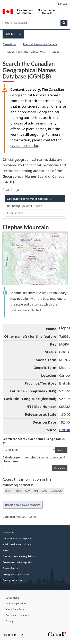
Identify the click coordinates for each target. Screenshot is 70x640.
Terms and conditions (17, 615)
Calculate (59, 468)
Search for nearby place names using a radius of (34, 441)
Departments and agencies (18, 538)
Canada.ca (9, 44)
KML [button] (35, 490)
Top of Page (10, 634)
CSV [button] (27, 490)
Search (61, 449)
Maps (55, 51)
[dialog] (35, 259)
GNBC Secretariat (24, 145)
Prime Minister (11, 568)
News (6, 550)
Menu (11, 34)
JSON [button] (8, 490)
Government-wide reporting (18, 562)
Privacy (9, 621)
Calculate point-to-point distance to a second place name (34, 459)
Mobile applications (16, 603)
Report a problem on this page (22, 504)
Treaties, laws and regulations (19, 556)
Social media (12, 597)
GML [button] (44, 490)
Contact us (9, 532)
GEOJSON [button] (56, 490)
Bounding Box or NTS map (24, 206)
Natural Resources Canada (40, 44)
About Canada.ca (14, 609)
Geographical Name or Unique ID (29, 199)
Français (62, 3)
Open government (13, 580)
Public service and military (17, 544)
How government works (16, 574)
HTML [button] (18, 490)
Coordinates (15, 213)
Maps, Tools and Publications (26, 51)
